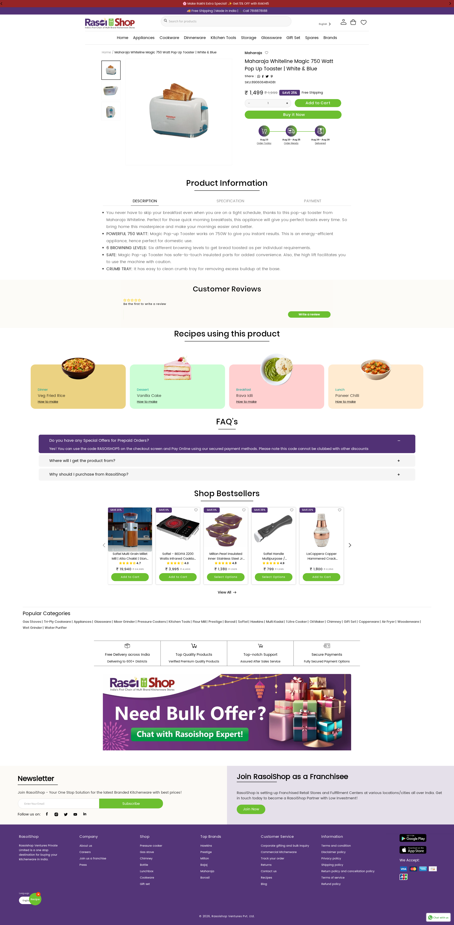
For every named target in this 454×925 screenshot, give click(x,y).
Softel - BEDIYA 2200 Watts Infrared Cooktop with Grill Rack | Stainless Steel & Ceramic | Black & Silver (177, 556)
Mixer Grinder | (125, 621)
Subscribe (131, 804)
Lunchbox (146, 871)
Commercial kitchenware (279, 852)
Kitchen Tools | (180, 621)
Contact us (268, 871)
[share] (258, 76)
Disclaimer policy (333, 852)
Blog (264, 884)
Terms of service (333, 877)
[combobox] (226, 21)
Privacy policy (331, 858)
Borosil (205, 877)
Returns (266, 865)
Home (106, 52)
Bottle (144, 865)
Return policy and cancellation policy (348, 871)
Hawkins (206, 845)
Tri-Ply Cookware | (58, 621)
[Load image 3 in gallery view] (111, 111)
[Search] (164, 20)
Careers (85, 852)
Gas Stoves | (33, 621)
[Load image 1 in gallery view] (111, 70)
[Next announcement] (450, 3)
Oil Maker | (318, 621)
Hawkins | (257, 621)
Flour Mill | (200, 621)
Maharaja (253, 52)
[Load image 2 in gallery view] (111, 90)
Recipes (266, 877)
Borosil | (231, 621)
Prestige (206, 852)
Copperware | (370, 621)
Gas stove (147, 852)
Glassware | (103, 621)
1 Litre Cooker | (297, 621)
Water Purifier (56, 627)
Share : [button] (250, 76)
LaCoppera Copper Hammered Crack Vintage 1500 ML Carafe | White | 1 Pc (321, 556)
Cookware (147, 877)
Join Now (251, 809)
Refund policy (331, 884)
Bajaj (203, 865)
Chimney (146, 858)
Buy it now (293, 115)
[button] (353, 22)
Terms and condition (336, 845)
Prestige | (216, 621)
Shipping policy (332, 865)
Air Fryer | (389, 621)
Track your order (272, 858)
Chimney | (335, 621)
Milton (204, 858)
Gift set (145, 884)
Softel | (243, 621)
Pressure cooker (151, 845)
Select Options (225, 577)
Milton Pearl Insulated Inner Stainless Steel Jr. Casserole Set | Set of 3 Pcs (226, 556)
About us (85, 845)
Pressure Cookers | (152, 621)
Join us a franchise (92, 858)
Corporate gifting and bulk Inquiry (285, 845)
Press (83, 865)
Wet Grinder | (33, 627)
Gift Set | (351, 621)
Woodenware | (409, 621)
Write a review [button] (309, 314)
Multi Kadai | (275, 621)
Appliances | (83, 621)
